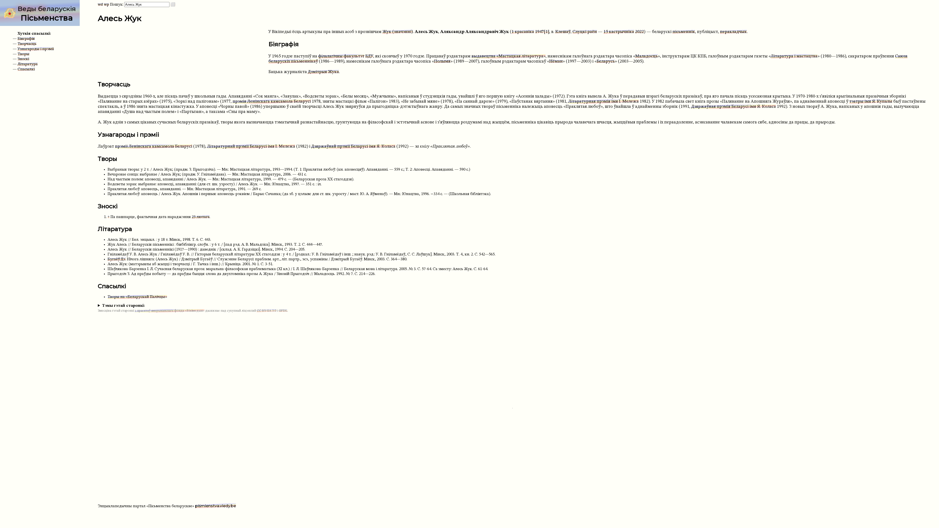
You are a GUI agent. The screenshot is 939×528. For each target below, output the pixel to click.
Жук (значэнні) (397, 32)
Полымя (442, 61)
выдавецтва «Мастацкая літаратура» (508, 56)
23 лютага (201, 217)
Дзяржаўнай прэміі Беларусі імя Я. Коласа (353, 146)
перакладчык (733, 32)
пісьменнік (683, 32)
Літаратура (28, 64)
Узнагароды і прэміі (36, 49)
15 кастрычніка (619, 32)
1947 (539, 32)
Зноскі (23, 59)
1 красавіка (523, 32)
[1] (546, 32)
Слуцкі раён (584, 32)
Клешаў (562, 32)
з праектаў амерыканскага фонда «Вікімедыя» (169, 310)
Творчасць (27, 44)
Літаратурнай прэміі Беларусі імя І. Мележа (251, 146)
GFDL (283, 310)
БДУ (369, 56)
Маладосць (646, 56)
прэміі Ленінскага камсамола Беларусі (153, 146)
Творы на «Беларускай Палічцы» (137, 297)
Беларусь (606, 61)
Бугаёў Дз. (117, 259)
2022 (639, 32)
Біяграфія (26, 39)
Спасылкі (26, 69)
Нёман (556, 61)
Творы (23, 54)
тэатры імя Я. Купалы (870, 101)
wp (106, 5)
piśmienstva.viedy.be (215, 506)
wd (100, 5)
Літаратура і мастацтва (794, 56)
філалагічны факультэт (341, 56)
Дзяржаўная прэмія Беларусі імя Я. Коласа (733, 107)
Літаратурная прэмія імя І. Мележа (603, 101)
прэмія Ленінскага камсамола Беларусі (272, 101)
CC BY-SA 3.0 (266, 310)
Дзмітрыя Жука (323, 72)
